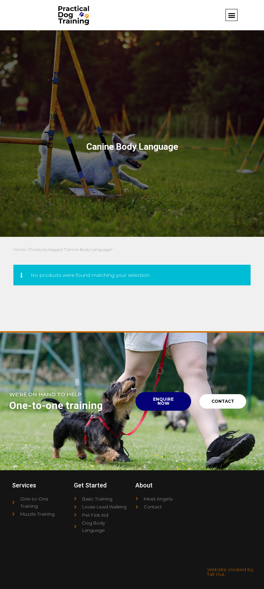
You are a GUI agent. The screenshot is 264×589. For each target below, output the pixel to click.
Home (19, 249)
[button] (232, 15)
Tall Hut (215, 574)
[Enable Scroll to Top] (250, 575)
